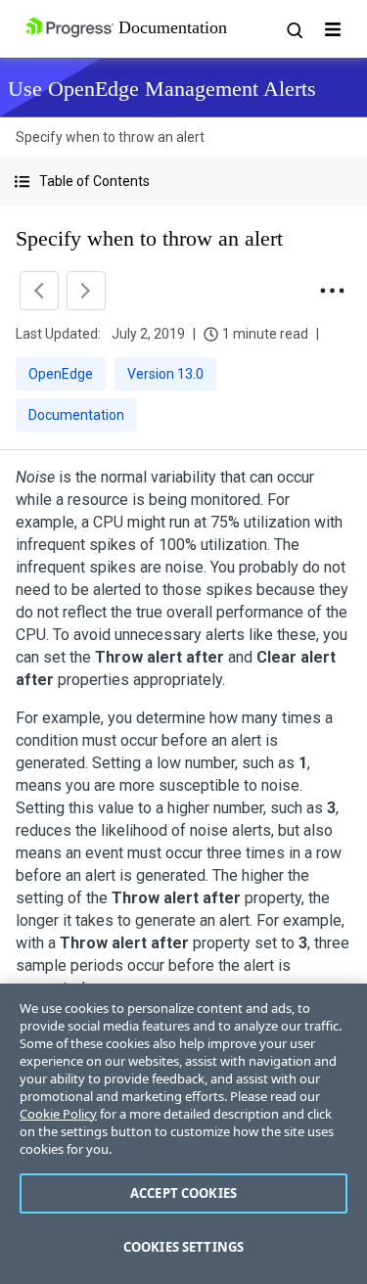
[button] (183, 181)
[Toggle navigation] (332, 29)
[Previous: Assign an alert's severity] (39, 290)
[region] (183, 1134)
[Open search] (293, 29)
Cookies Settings (183, 1247)
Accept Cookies (183, 1193)
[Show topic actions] (331, 290)
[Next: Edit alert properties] (86, 290)
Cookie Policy (58, 1114)
